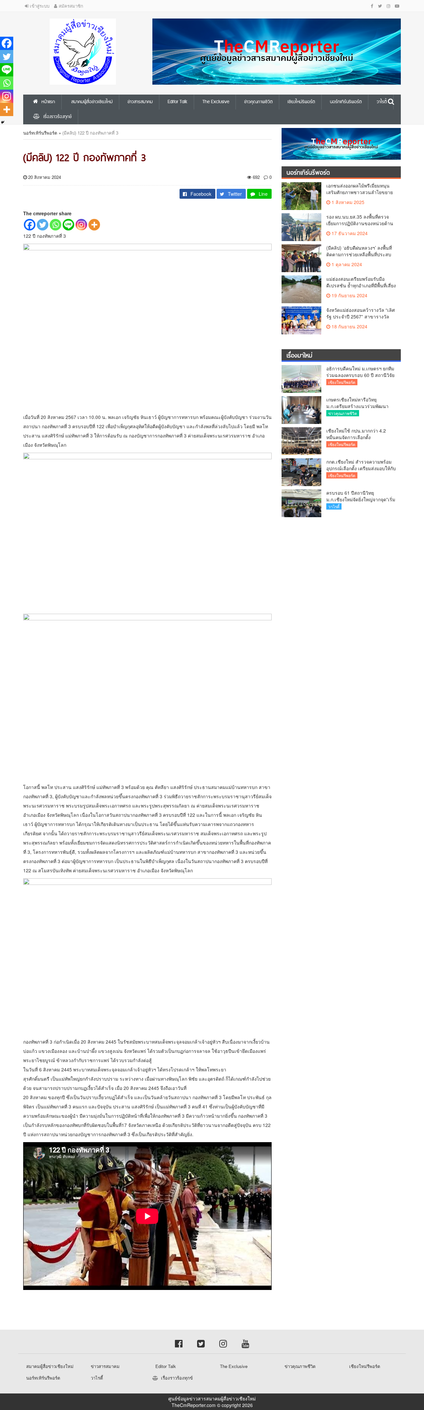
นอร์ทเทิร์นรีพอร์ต (40, 133)
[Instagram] (81, 224)
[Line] (68, 224)
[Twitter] (42, 224)
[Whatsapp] (55, 224)
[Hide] (2, 122)
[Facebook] (29, 224)
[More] (94, 224)
